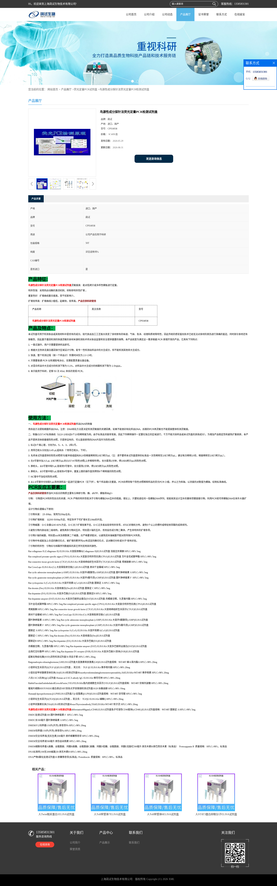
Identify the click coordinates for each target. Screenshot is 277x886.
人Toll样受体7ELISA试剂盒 (110, 814)
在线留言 (239, 14)
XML (171, 879)
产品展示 (104, 842)
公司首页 (131, 14)
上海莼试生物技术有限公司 (116, 879)
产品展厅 (185, 14)
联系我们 (134, 842)
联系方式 (221, 14)
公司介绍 (149, 14)
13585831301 (241, 3)
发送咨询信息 (154, 158)
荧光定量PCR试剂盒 (85, 89)
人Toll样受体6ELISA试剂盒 (163, 814)
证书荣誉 (203, 14)
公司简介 (75, 842)
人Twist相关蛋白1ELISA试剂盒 (56, 814)
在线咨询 (45, 844)
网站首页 (52, 89)
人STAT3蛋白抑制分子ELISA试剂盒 (216, 814)
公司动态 (167, 14)
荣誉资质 (75, 849)
